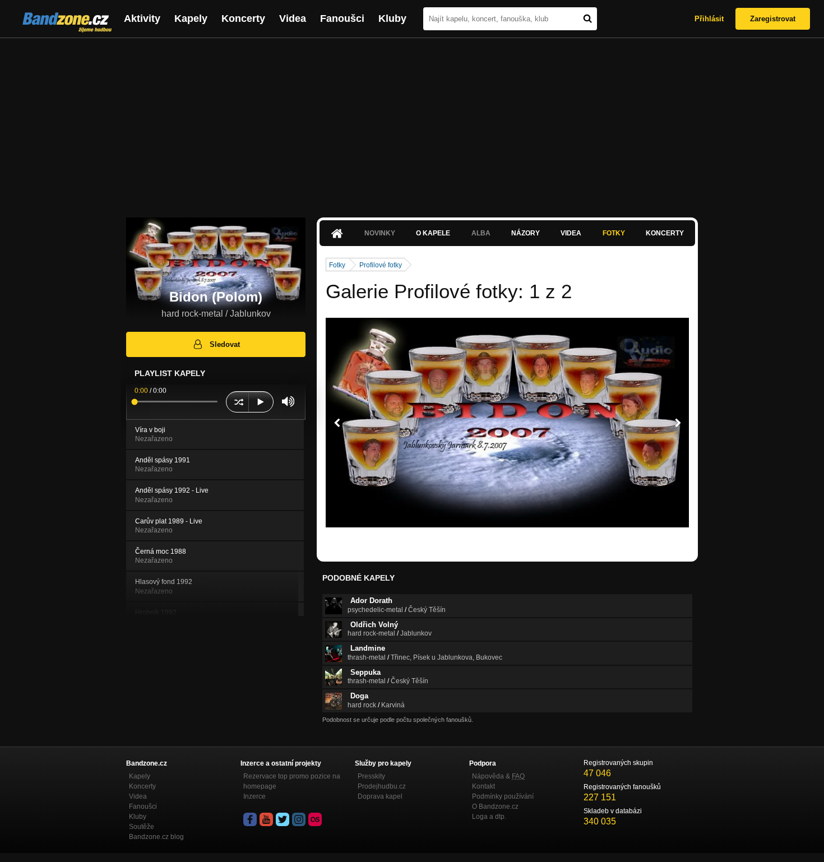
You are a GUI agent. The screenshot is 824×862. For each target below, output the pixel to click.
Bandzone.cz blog (156, 837)
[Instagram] (298, 819)
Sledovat (225, 344)
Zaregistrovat (772, 19)
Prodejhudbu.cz (382, 786)
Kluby (392, 18)
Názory (525, 233)
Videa (292, 18)
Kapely (190, 18)
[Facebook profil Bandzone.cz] (250, 819)
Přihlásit (709, 19)
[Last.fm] (315, 819)
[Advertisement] (412, 122)
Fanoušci (342, 18)
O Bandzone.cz (495, 806)
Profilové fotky (380, 265)
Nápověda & (498, 776)
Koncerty (243, 18)
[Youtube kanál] (266, 819)
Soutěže (141, 827)
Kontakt (483, 786)
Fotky (614, 233)
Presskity (371, 776)
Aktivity (142, 18)
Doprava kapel (380, 796)
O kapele (433, 233)
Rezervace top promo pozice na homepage (291, 781)
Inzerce (254, 796)
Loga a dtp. (489, 817)
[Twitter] (282, 819)
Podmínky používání (503, 796)
